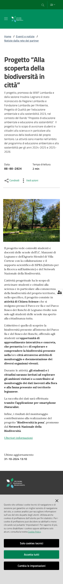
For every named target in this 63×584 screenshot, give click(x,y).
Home (7, 36)
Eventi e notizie (25, 36)
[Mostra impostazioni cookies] (59, 292)
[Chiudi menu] (50, 7)
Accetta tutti (31, 554)
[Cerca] (42, 4)
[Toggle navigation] (6, 19)
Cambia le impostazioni (32, 566)
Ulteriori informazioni (18, 438)
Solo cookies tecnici (31, 543)
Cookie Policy (34, 531)
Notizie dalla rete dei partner (21, 40)
